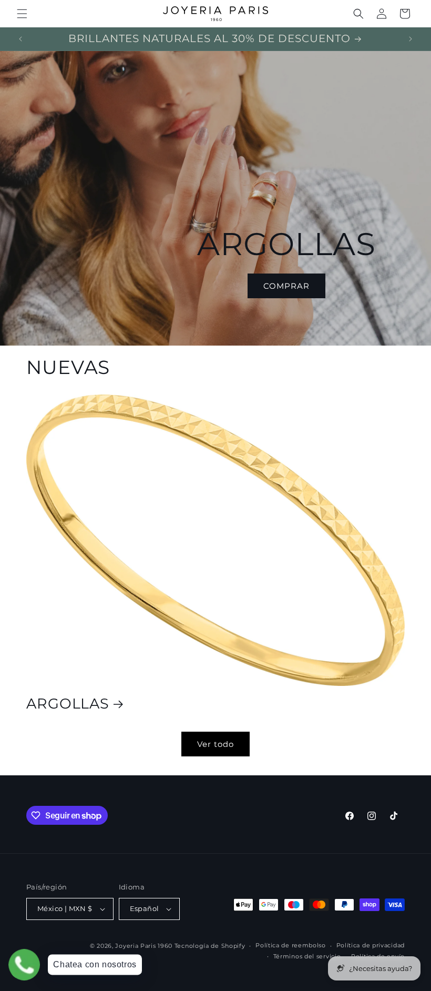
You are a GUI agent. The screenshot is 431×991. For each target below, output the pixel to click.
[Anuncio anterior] (20, 38)
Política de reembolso (290, 945)
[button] (22, 13)
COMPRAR (286, 286)
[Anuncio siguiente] (410, 38)
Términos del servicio (307, 956)
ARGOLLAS (67, 703)
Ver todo (215, 744)
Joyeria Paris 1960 (143, 945)
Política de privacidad (370, 945)
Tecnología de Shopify (210, 945)
